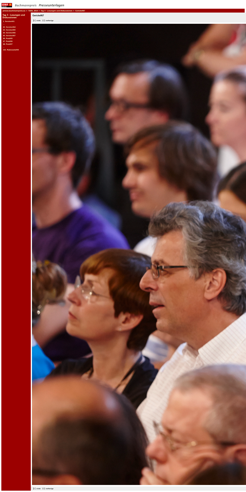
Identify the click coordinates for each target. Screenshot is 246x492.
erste (38, 20)
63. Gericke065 (9, 30)
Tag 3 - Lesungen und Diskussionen (56, 11)
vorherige (50, 20)
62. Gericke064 (9, 27)
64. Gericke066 (9, 33)
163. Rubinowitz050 (11, 50)
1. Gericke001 (9, 21)
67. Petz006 (8, 41)
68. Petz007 (8, 44)
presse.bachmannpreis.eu (14, 11)
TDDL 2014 (33, 11)
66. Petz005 (8, 38)
